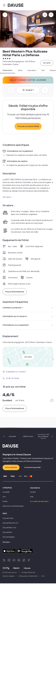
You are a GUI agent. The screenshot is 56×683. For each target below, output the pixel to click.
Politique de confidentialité (28, 576)
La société (6, 492)
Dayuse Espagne (9, 537)
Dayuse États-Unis (9, 527)
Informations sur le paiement (16, 325)
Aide (31, 497)
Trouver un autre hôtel (28, 126)
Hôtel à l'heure (28, 436)
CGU (43, 576)
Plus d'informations (14, 291)
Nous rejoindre (11, 467)
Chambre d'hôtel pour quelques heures (43, 436)
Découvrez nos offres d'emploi (13, 506)
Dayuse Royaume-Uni (10, 523)
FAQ (43, 70)
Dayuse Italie (7, 532)
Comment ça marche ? (13, 307)
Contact (33, 492)
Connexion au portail (32, 467)
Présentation (8, 70)
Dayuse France (8, 518)
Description (31, 70)
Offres (20, 70)
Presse (5, 501)
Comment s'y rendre (16, 371)
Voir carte (46, 63)
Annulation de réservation (39, 501)
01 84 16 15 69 (12, 378)
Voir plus (7, 197)
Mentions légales (9, 576)
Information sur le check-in (15, 316)
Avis (4, 497)
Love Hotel (12, 436)
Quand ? (30, 90)
